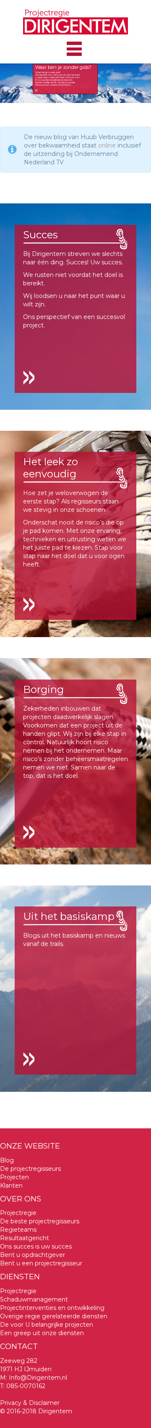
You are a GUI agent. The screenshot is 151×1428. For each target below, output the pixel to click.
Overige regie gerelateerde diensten (53, 1316)
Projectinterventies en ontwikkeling (52, 1308)
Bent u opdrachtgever (32, 1255)
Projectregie (18, 1213)
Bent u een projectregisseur (41, 1263)
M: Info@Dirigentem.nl (33, 1377)
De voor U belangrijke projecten (46, 1324)
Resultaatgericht (24, 1238)
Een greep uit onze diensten (42, 1333)
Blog (7, 1160)
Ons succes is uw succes (36, 1246)
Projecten (14, 1177)
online (107, 145)
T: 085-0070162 (22, 1386)
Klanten (11, 1185)
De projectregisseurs (30, 1168)
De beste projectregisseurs (39, 1221)
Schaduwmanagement (34, 1299)
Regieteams (18, 1229)
